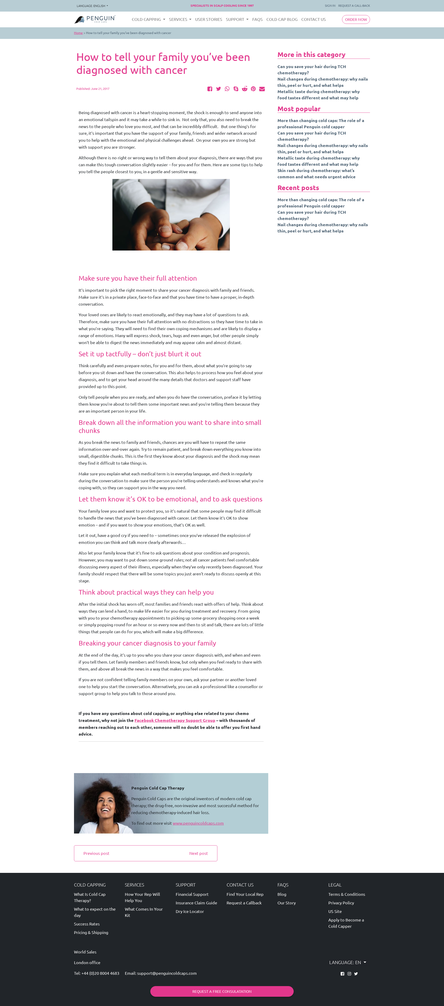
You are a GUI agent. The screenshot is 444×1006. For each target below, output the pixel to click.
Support (186, 884)
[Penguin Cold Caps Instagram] (349, 973)
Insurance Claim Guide (196, 902)
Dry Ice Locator (190, 911)
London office (87, 962)
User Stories (208, 19)
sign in (330, 5)
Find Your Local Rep (245, 894)
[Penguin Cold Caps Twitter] (356, 973)
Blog (282, 894)
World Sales (85, 952)
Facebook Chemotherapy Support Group (175, 720)
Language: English (91, 5)
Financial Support (192, 894)
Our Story (287, 902)
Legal (335, 884)
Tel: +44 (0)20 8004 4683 (96, 973)
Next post (198, 853)
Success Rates (87, 923)
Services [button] (178, 19)
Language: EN (345, 962)
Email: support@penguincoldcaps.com (161, 973)
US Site (335, 911)
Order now (356, 19)
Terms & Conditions (346, 894)
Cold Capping (90, 884)
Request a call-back (354, 5)
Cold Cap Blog (282, 19)
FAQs (257, 19)
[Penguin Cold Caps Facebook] (342, 973)
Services (134, 884)
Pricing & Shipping (91, 932)
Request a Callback (244, 902)
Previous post (96, 853)
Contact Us (313, 19)
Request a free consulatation (222, 991)
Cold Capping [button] (147, 19)
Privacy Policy (341, 902)
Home (78, 33)
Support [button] (235, 19)
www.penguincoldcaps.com (198, 823)
